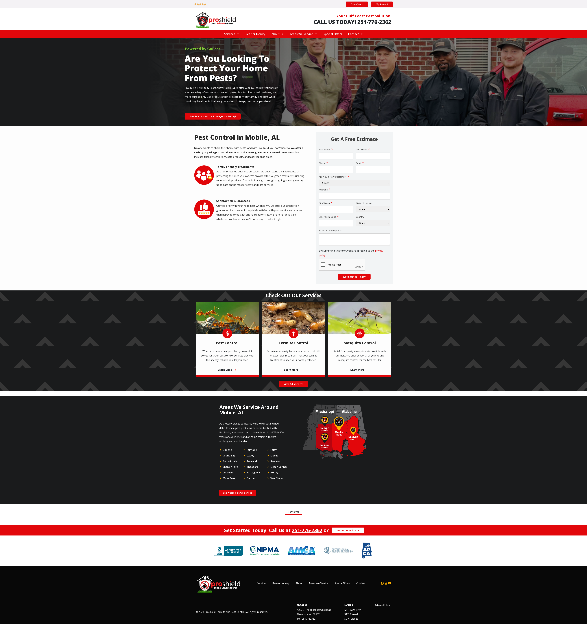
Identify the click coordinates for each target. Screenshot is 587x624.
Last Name (363, 149)
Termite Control (293, 342)
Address (324, 189)
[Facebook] (382, 583)
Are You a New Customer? (334, 177)
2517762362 (309, 618)
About (275, 34)
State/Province (364, 203)
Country (360, 216)
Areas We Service (301, 34)
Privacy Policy (382, 605)
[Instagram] (386, 583)
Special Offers (332, 34)
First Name (326, 149)
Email (360, 163)
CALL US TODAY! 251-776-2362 (352, 21)
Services (229, 34)
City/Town (325, 203)
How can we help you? (330, 230)
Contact (353, 34)
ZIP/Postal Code (329, 217)
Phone (323, 163)
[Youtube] (389, 583)
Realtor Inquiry (255, 34)
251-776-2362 (307, 530)
